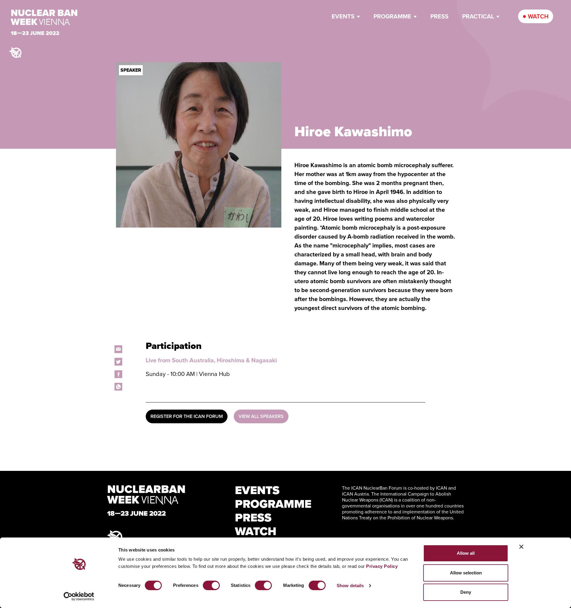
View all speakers (261, 416)
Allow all (466, 553)
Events (343, 16)
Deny (465, 592)
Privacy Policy (382, 566)
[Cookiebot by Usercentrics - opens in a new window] (79, 596)
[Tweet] (118, 362)
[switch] (211, 585)
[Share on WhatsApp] (118, 387)
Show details (350, 585)
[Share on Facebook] (118, 374)
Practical (478, 16)
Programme (392, 16)
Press (439, 16)
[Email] (118, 349)
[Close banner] (521, 547)
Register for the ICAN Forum (186, 416)
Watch (538, 16)
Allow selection (466, 572)
